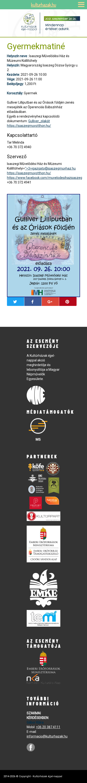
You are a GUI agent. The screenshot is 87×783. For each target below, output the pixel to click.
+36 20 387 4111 (48, 727)
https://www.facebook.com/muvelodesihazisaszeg (44, 178)
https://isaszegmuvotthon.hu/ (29, 126)
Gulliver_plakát (39, 121)
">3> (50, 168)
